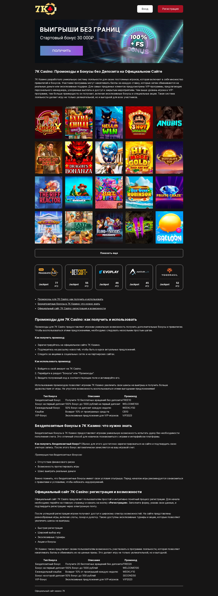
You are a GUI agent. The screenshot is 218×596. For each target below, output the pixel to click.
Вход (145, 8)
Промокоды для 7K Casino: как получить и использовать (70, 299)
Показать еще (109, 253)
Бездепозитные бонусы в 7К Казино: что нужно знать (69, 303)
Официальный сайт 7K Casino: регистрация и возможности (72, 308)
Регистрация (170, 8)
